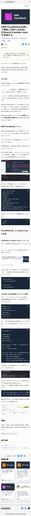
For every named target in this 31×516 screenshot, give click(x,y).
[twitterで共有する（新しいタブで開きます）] (29, 44)
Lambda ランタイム (8, 445)
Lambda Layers (23, 38)
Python (4, 40)
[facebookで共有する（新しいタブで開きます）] (26, 44)
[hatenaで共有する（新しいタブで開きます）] (23, 44)
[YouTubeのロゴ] (29, 508)
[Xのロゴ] (25, 508)
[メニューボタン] (2, 1)
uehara (21, 63)
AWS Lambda (15, 38)
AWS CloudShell (6, 38)
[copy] (28, 191)
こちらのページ (5, 89)
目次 (26, 6)
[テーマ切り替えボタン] (29, 2)
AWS (9, 40)
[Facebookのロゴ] (22, 508)
